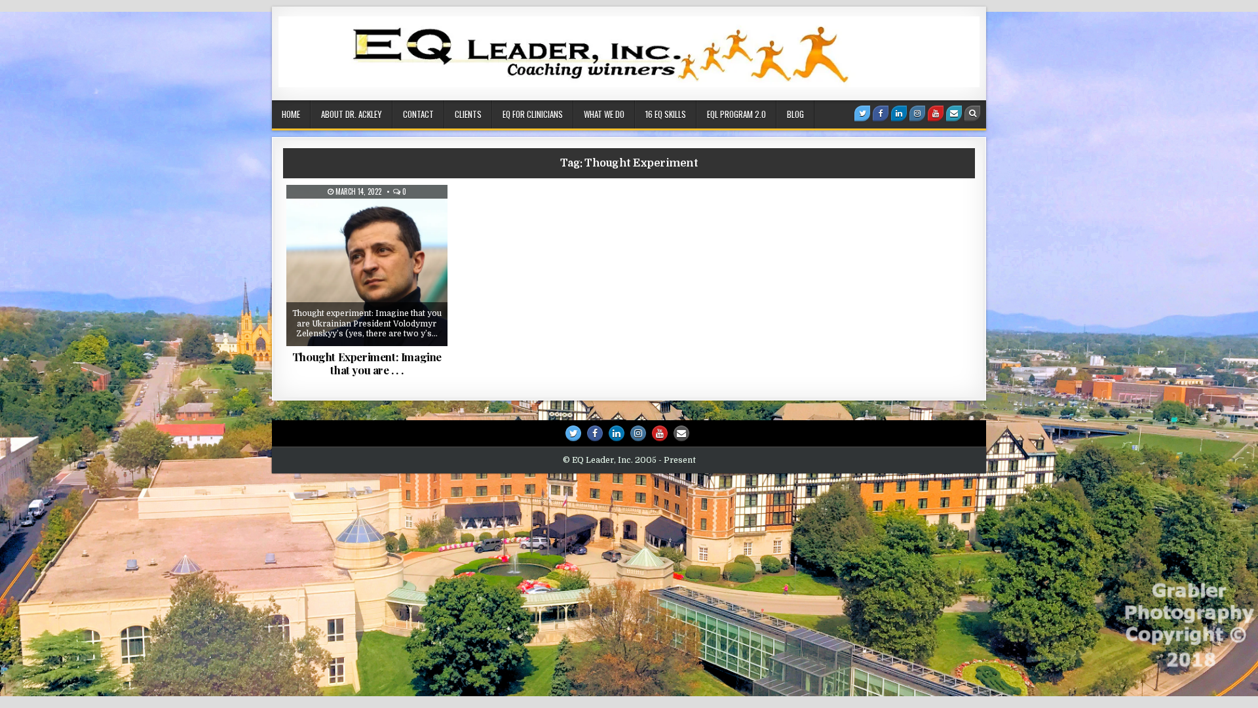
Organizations (398, 217)
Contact (418, 114)
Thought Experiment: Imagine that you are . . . (367, 363)
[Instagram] (917, 113)
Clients (468, 114)
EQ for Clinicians (533, 114)
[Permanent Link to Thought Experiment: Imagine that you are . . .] (367, 265)
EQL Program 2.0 (736, 114)
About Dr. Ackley (351, 114)
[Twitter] (862, 113)
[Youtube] (935, 113)
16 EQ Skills (665, 114)
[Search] (972, 113)
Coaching (336, 217)
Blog (795, 114)
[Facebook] (880, 113)
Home (291, 114)
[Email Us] (954, 113)
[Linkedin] (899, 113)
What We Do (604, 114)
